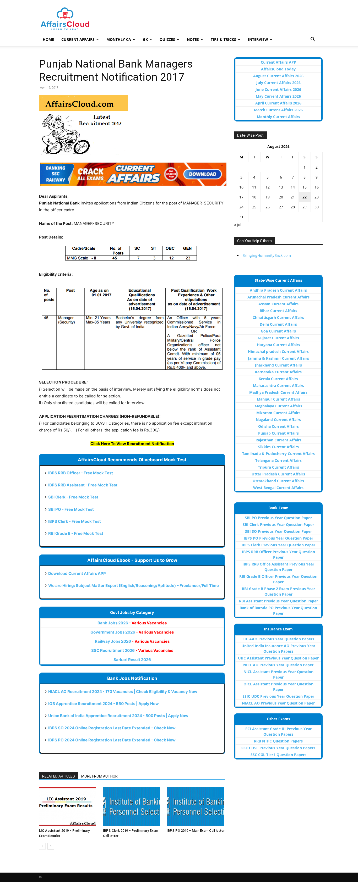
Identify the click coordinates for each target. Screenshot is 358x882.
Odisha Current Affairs (278, 426)
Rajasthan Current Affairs (278, 439)
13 (281, 187)
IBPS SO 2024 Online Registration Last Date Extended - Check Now (112, 727)
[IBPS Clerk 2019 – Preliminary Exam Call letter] (132, 806)
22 (304, 197)
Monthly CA (118, 39)
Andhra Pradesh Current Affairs (278, 290)
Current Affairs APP (278, 62)
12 (267, 187)
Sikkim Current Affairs (278, 446)
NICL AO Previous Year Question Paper (278, 664)
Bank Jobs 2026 (132, 622)
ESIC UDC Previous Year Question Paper (278, 696)
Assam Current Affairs (278, 303)
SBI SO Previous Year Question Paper (278, 531)
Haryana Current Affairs (278, 344)
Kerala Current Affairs (278, 378)
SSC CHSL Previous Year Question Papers (278, 747)
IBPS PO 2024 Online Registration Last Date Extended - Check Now (112, 739)
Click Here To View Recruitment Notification (132, 443)
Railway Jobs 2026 (132, 641)
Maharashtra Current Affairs (278, 385)
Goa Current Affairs (278, 331)
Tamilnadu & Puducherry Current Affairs (278, 453)
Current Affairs (78, 39)
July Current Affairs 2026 (278, 82)
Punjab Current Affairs (278, 433)
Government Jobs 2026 (132, 632)
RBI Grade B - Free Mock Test (75, 533)
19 (267, 197)
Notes (193, 39)
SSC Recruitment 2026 (132, 650)
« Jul (237, 224)
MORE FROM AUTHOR (99, 776)
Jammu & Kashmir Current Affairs (278, 358)
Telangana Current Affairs (278, 460)
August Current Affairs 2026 (278, 75)
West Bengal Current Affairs (278, 487)
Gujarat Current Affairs (278, 337)
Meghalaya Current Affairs (278, 405)
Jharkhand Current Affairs (278, 365)
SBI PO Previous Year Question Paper (278, 517)
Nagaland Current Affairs (278, 419)
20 (281, 197)
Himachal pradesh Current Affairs (278, 351)
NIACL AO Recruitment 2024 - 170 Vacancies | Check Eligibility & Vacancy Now (122, 691)
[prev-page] (42, 846)
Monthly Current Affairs (278, 116)
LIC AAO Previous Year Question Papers (278, 638)
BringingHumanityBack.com (266, 255)
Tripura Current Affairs (278, 467)
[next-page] (50, 846)
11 (254, 187)
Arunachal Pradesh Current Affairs (278, 297)
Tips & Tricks (223, 39)
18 (254, 197)
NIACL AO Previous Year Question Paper (278, 703)
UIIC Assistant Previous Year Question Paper (278, 658)
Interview (258, 39)
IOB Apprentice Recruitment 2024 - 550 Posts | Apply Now (103, 703)
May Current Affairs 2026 (278, 96)
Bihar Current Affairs (278, 310)
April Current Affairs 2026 (278, 103)
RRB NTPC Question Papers (278, 741)
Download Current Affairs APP (77, 573)
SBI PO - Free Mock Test (71, 509)
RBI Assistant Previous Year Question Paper (278, 600)
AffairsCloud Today (278, 68)
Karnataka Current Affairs (278, 371)
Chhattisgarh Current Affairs (278, 317)
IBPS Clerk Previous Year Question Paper (278, 544)
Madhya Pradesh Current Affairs (278, 392)
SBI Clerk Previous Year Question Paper (278, 524)
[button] (312, 39)
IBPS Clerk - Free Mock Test (74, 521)
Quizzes (167, 39)
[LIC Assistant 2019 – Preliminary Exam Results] (68, 806)
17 (241, 197)
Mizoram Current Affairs (278, 412)
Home (48, 39)
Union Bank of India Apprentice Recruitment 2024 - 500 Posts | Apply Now (118, 715)
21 (293, 197)
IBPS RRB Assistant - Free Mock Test (82, 484)
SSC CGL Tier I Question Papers (278, 754)
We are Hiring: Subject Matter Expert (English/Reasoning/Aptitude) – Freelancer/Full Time (133, 585)
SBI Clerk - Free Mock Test (73, 497)
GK (145, 39)
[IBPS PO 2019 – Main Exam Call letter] (196, 806)
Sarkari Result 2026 (132, 659)
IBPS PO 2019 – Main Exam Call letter (196, 831)
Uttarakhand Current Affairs (278, 480)
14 (293, 187)
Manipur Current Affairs (278, 399)
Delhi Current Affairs (278, 324)
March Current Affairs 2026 (278, 109)
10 (241, 187)
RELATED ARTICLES (58, 776)
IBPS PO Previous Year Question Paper (278, 538)
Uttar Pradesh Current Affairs (278, 473)
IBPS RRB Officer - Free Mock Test (80, 472)
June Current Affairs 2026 (278, 89)
